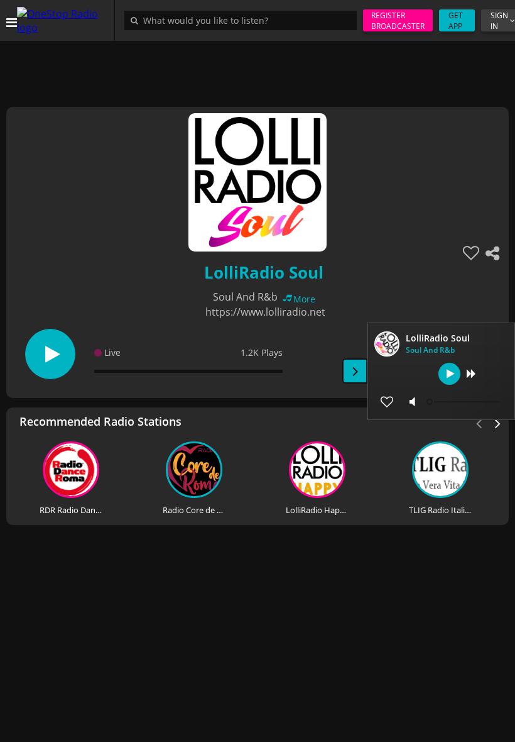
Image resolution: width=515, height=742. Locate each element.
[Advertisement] (257, 69)
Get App (455, 20)
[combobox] (244, 20)
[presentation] (498, 422)
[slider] (465, 402)
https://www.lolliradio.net (265, 312)
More (304, 299)
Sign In (499, 20)
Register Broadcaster (398, 20)
